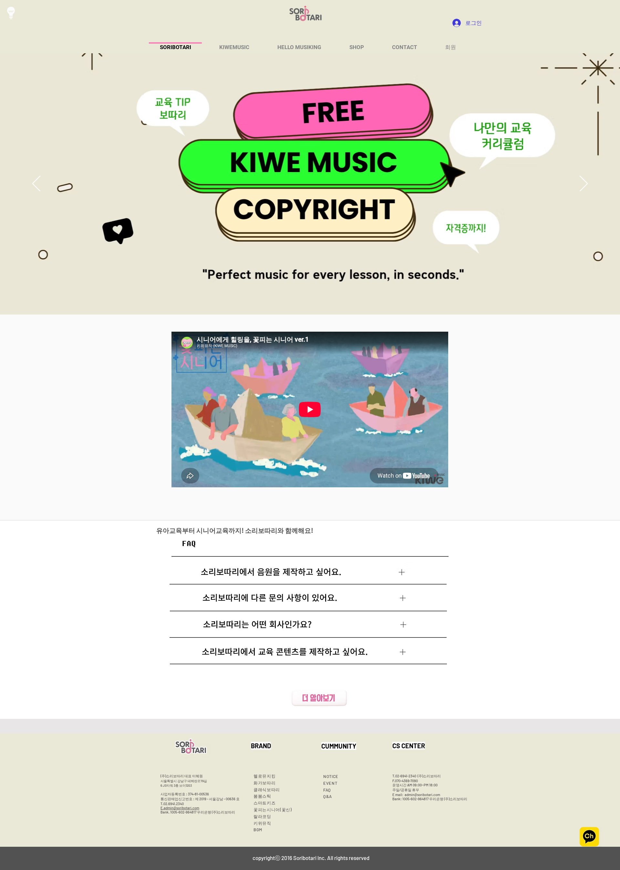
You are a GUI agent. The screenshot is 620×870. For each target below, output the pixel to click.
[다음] (584, 184)
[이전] (36, 184)
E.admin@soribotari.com (179, 808)
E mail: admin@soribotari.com (416, 794)
